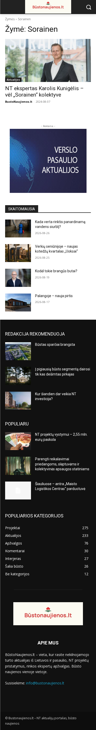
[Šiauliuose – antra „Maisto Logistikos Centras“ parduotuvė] (18, 490)
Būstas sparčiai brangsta (55, 344)
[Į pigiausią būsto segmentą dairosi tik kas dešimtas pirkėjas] (18, 376)
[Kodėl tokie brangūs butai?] (18, 278)
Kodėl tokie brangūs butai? (56, 271)
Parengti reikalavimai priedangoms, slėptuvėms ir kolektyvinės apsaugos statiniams (62, 464)
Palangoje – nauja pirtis (54, 296)
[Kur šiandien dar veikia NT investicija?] (18, 401)
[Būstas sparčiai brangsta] (18, 351)
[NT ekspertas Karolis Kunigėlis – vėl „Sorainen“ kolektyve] (48, 60)
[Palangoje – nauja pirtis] (18, 302)
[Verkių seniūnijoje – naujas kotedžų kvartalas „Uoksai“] (18, 253)
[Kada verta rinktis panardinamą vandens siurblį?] (18, 228)
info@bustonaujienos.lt (45, 683)
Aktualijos (13, 79)
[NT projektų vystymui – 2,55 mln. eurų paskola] (18, 441)
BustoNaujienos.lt (18, 101)
